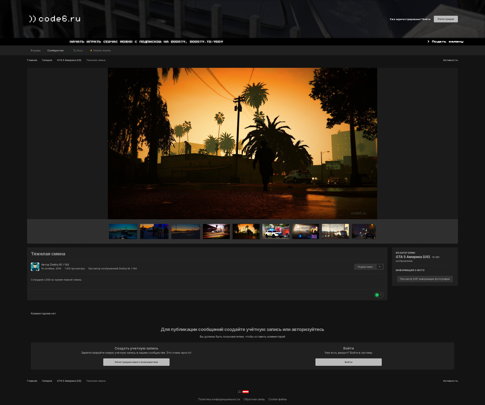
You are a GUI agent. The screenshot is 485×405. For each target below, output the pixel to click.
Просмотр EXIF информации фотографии (425, 278)
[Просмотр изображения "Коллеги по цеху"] (216, 231)
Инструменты (440, 212)
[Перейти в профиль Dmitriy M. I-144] (35, 267)
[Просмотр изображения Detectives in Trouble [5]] (364, 231)
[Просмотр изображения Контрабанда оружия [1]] (335, 231)
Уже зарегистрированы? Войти (410, 18)
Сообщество (55, 50)
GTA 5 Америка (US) (413, 257)
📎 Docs (78, 50)
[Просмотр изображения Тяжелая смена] (246, 231)
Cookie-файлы (277, 399)
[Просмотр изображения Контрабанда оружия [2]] (305, 231)
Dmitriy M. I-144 (59, 264)
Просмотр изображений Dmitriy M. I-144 (112, 268)
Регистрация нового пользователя (136, 362)
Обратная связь (254, 399)
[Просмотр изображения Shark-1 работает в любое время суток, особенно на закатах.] (123, 231)
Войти (348, 362)
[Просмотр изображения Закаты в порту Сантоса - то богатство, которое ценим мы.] (185, 231)
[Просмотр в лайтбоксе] (242, 143)
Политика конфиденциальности (219, 399)
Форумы (36, 50)
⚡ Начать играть (100, 50)
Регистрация (446, 18)
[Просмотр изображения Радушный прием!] (275, 231)
